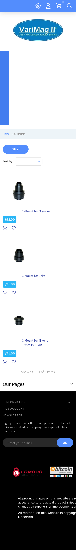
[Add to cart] (5, 228)
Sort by (7, 161)
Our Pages (14, 384)
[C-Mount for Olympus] (19, 191)
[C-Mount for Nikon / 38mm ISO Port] (19, 320)
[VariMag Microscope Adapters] (38, 30)
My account (15, 408)
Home (6, 133)
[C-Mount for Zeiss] (19, 255)
